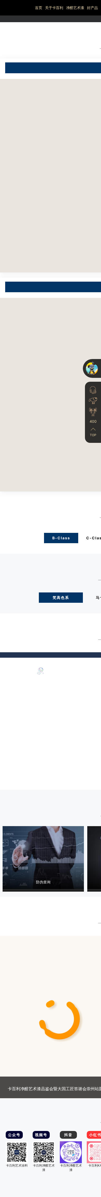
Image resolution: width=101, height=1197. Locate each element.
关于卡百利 (54, 7)
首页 (38, 7)
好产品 (92, 7)
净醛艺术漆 (75, 7)
